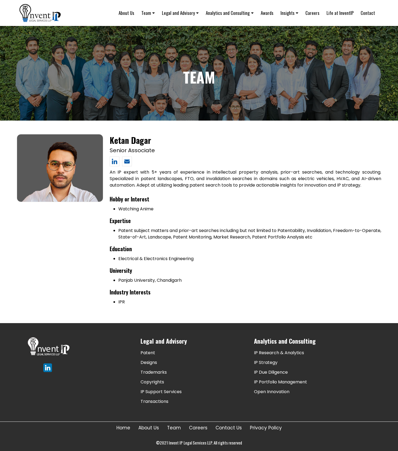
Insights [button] (287, 12)
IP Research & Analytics (279, 353)
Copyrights (152, 382)
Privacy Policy (266, 428)
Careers (312, 12)
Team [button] (146, 12)
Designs (149, 362)
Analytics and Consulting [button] (228, 12)
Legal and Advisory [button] (178, 12)
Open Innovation (271, 392)
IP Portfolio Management (280, 382)
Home (123, 428)
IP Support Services (161, 392)
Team (174, 428)
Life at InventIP (340, 12)
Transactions (154, 401)
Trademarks (154, 372)
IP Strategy (266, 362)
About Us (126, 12)
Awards (267, 12)
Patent (148, 353)
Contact (368, 12)
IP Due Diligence (271, 372)
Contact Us (229, 428)
